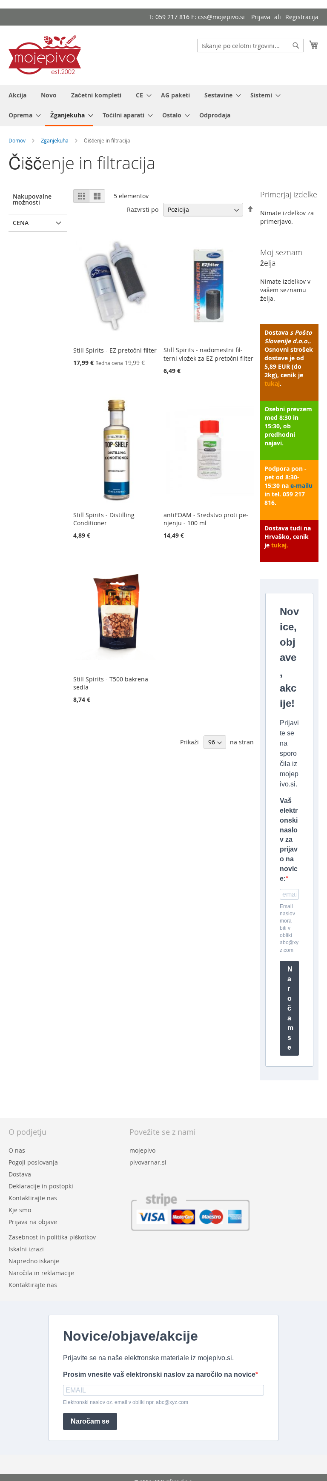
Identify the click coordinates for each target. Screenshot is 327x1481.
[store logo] (45, 54)
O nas (17, 1150)
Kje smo (20, 1210)
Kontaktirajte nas (33, 1198)
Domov (18, 140)
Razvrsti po (142, 209)
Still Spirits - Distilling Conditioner (104, 519)
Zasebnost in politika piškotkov (52, 1237)
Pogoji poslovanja (33, 1162)
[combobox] (250, 45)
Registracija (301, 17)
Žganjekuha (55, 140)
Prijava (260, 17)
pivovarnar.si (147, 1162)
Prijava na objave (33, 1222)
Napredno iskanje (34, 1261)
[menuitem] (17, 95)
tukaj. (279, 545)
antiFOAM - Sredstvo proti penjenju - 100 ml (206, 519)
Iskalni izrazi (26, 1249)
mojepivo (142, 1150)
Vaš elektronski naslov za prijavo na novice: (289, 839)
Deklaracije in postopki (41, 1186)
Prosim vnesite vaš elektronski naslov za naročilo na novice (159, 1374)
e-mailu (301, 485)
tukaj (272, 383)
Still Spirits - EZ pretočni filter (115, 350)
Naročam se (290, 1008)
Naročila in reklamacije (41, 1273)
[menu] (163, 105)
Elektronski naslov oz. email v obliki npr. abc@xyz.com (125, 1402)
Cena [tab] (21, 223)
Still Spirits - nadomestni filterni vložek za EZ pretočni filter (208, 354)
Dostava (20, 1174)
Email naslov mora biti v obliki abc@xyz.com (289, 928)
